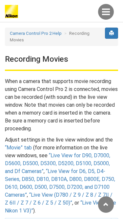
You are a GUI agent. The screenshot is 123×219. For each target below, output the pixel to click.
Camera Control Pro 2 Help (36, 33)
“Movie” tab (18, 147)
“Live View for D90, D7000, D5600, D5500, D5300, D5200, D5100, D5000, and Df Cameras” (57, 163)
